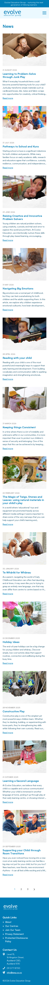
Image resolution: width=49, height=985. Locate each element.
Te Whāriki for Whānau (17, 572)
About (8, 922)
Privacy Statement (14, 934)
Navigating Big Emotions (18, 288)
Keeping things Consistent (19, 427)
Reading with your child (17, 357)
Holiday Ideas (11, 642)
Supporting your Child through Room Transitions (22, 852)
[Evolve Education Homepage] (12, 12)
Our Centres (11, 926)
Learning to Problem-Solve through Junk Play (19, 75)
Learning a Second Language (21, 780)
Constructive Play (14, 711)
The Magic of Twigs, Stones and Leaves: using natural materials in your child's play (23, 500)
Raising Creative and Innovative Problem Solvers (22, 217)
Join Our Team (12, 930)
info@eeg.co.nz (14, 972)
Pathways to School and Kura (21, 146)
